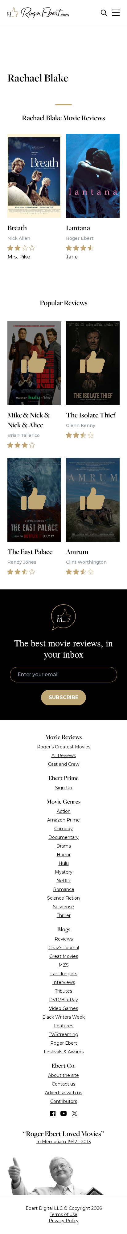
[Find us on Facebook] (52, 1113)
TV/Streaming (63, 1034)
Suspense (63, 907)
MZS (64, 965)
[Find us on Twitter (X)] (74, 1113)
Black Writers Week (63, 1017)
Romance (63, 889)
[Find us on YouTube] (63, 1113)
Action (64, 811)
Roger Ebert (63, 1043)
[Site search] (104, 13)
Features (63, 1026)
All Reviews (63, 755)
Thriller (64, 915)
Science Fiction (63, 898)
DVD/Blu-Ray (63, 1000)
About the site (63, 1075)
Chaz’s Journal (63, 947)
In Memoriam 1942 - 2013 (63, 1141)
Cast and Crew (63, 764)
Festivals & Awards (64, 1052)
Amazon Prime (63, 820)
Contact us (63, 1084)
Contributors (63, 1101)
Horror (64, 854)
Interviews (63, 982)
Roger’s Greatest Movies (63, 747)
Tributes (63, 991)
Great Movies (63, 956)
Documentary (63, 837)
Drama (63, 846)
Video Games (63, 1008)
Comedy (63, 828)
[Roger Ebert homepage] (38, 12)
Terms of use (63, 1214)
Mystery (63, 872)
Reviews (64, 939)
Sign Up (63, 788)
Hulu (64, 863)
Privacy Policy (64, 1220)
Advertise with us (63, 1092)
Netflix (63, 881)
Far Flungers (63, 973)
